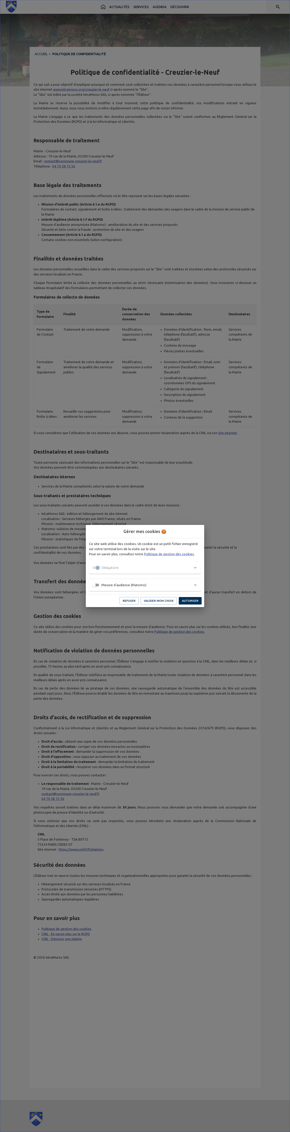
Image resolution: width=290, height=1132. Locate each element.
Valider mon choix (159, 600)
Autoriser (190, 600)
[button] (145, 568)
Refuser (129, 600)
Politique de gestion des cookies (169, 554)
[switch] (93, 585)
